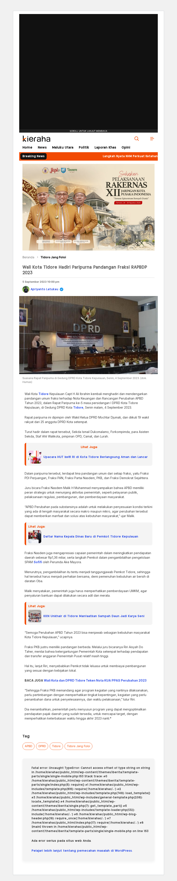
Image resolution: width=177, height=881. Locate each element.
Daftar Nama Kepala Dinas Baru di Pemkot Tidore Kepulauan (90, 536)
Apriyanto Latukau (44, 289)
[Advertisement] (88, 59)
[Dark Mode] (144, 139)
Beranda (28, 257)
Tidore (56, 746)
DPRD (42, 746)
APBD (28, 746)
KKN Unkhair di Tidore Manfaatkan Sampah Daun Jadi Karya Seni (93, 616)
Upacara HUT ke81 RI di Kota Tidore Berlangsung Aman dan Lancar (95, 457)
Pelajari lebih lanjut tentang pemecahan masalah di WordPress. (82, 850)
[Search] (137, 139)
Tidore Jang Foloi (53, 257)
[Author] (25, 289)
